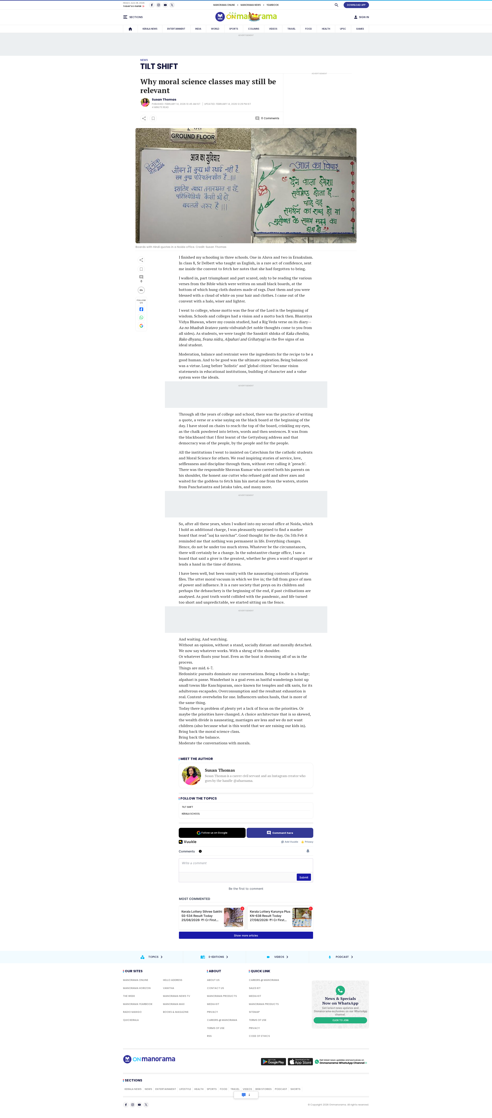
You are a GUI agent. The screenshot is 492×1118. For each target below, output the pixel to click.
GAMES (360, 28)
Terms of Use (215, 1028)
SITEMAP (254, 1012)
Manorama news (251, 5)
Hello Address (172, 980)
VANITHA (168, 988)
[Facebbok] (126, 1105)
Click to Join (340, 1020)
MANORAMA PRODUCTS (222, 996)
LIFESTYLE (185, 1089)
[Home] (130, 29)
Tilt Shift (159, 66)
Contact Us (215, 988)
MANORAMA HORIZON (137, 988)
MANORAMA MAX (174, 1004)
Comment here (282, 833)
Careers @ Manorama (222, 1020)
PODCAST (281, 1089)
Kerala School (191, 813)
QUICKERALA (131, 1020)
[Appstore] (300, 1061)
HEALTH (326, 28)
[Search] (336, 5)
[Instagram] (158, 5)
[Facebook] (152, 5)
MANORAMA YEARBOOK (137, 1004)
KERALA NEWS (150, 28)
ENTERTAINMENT (176, 28)
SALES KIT (255, 988)
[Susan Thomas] (145, 102)
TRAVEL (291, 28)
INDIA (198, 28)
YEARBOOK (273, 5)
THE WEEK (129, 996)
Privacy (212, 1012)
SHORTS (295, 1089)
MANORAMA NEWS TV (176, 996)
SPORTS (233, 28)
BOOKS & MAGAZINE (176, 1012)
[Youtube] (165, 5)
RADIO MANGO (132, 1012)
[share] (144, 118)
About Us (213, 980)
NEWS (148, 1089)
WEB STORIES (263, 1089)
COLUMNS (253, 28)
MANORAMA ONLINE (224, 5)
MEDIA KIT (213, 1004)
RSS (209, 1036)
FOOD (308, 28)
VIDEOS (273, 28)
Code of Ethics (259, 1036)
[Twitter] (172, 5)
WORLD (215, 28)
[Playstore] (273, 1061)
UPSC (343, 28)
